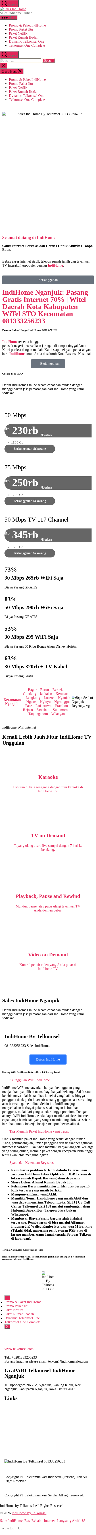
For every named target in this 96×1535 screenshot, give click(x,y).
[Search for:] (21, 60)
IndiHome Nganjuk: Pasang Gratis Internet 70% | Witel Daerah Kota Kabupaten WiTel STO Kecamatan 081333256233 (45, 306)
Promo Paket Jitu (21, 29)
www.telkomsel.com (18, 1349)
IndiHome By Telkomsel (29, 1513)
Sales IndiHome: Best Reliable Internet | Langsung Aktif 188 (43, 1521)
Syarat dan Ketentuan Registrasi (31, 1162)
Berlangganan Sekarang (30, 448)
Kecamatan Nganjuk (12, 702)
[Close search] (3, 65)
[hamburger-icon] (7, 1297)
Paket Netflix (18, 33)
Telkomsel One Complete (27, 45)
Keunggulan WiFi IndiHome (29, 1080)
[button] (48, 1080)
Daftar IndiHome (48, 1059)
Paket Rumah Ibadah (23, 37)
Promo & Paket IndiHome (27, 25)
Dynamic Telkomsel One (26, 41)
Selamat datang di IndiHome (28, 237)
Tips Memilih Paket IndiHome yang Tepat (39, 1131)
